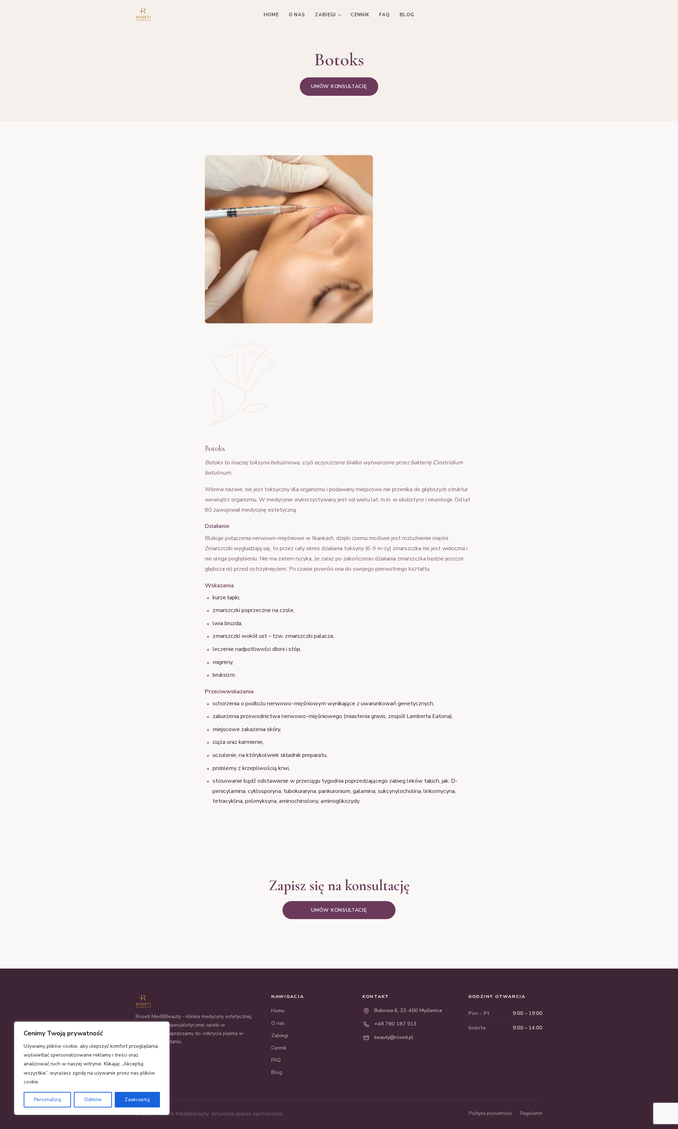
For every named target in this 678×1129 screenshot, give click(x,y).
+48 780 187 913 (395, 1023)
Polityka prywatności (490, 1113)
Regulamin (531, 1113)
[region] (92, 1068)
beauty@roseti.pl (393, 1037)
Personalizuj (47, 1099)
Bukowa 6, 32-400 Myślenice (408, 1010)
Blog (407, 15)
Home (271, 15)
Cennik (360, 15)
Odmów (93, 1099)
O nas (297, 15)
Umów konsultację (339, 86)
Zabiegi (325, 15)
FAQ (384, 15)
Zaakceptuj (137, 1099)
